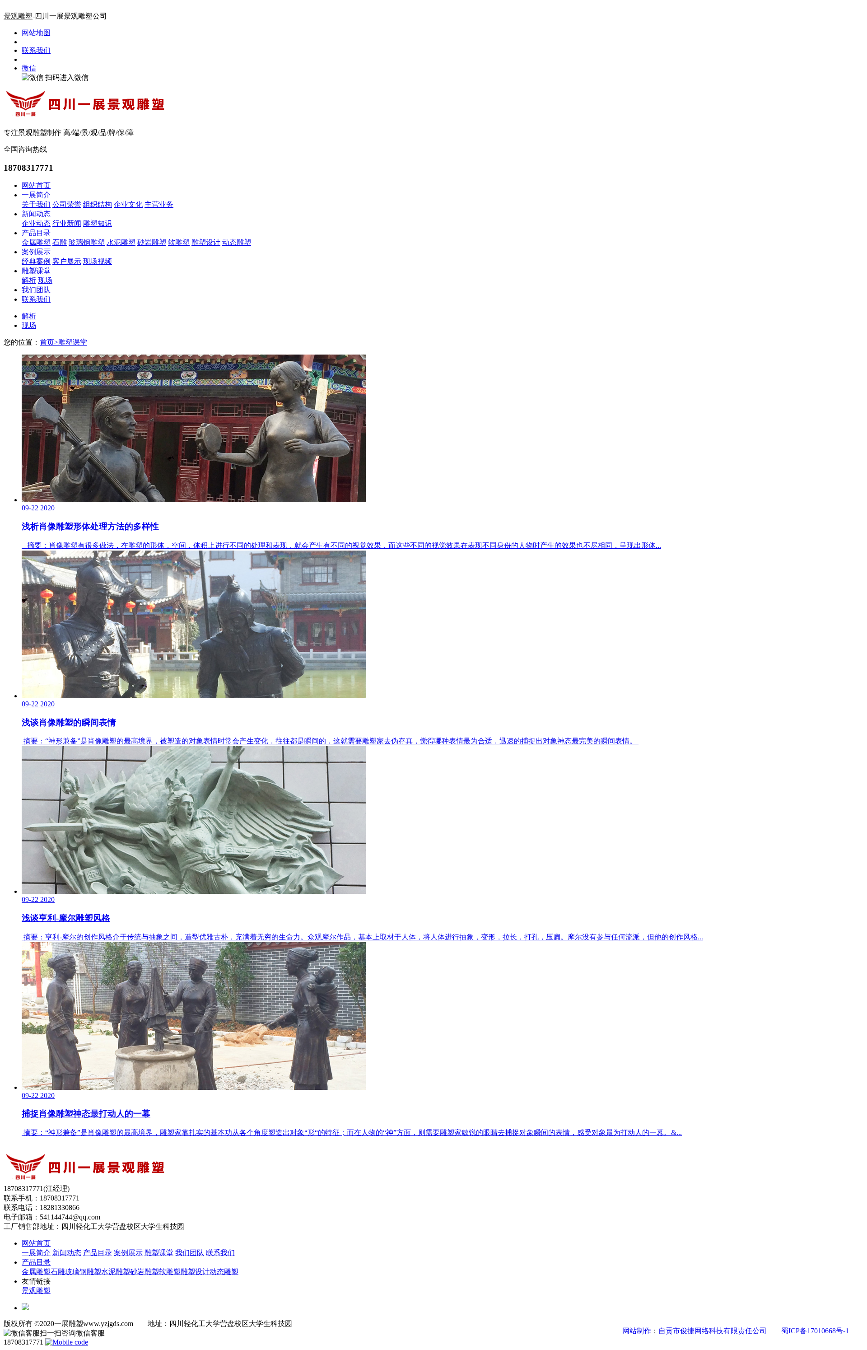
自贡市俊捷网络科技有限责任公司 (712, 1331)
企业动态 (36, 223)
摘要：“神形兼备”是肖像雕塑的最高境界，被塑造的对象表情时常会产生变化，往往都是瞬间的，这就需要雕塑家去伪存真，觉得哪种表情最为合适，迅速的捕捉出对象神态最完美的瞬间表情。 (330, 741)
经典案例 (36, 261)
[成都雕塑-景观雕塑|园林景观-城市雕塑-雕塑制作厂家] (85, 117)
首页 (49, 342)
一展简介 (36, 195)
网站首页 (36, 185)
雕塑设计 (205, 242)
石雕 (59, 242)
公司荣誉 (66, 204)
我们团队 (36, 290)
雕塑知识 (97, 223)
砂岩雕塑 (151, 242)
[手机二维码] (66, 1342)
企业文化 (128, 204)
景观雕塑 (18, 16)
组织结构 (97, 204)
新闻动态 (36, 214)
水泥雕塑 (121, 242)
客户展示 (66, 261)
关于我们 (36, 204)
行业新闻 (66, 223)
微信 (29, 68)
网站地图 (36, 33)
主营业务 (158, 204)
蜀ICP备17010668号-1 (815, 1331)
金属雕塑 (36, 242)
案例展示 (36, 252)
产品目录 (36, 233)
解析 (29, 280)
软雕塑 (179, 242)
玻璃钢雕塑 (87, 242)
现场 (45, 280)
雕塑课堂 (36, 271)
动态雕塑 (236, 242)
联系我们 (36, 50)
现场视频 (97, 261)
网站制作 (636, 1331)
